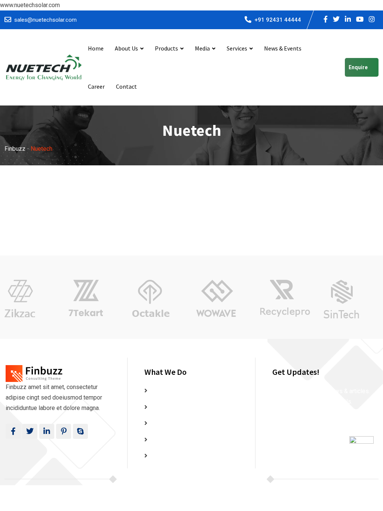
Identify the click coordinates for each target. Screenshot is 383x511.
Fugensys (255, 479)
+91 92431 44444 (277, 19)
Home (96, 48)
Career (96, 86)
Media (202, 48)
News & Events (282, 48)
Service (160, 455)
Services (237, 48)
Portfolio (161, 439)
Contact (126, 86)
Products (166, 48)
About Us (126, 48)
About (157, 407)
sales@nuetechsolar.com (45, 19)
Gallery (159, 423)
